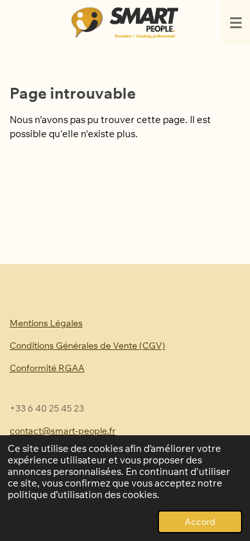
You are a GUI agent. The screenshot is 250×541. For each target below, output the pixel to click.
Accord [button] (200, 521)
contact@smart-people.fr (62, 431)
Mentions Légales (46, 323)
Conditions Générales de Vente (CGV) (87, 345)
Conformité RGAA (47, 368)
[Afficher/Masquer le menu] (236, 22)
